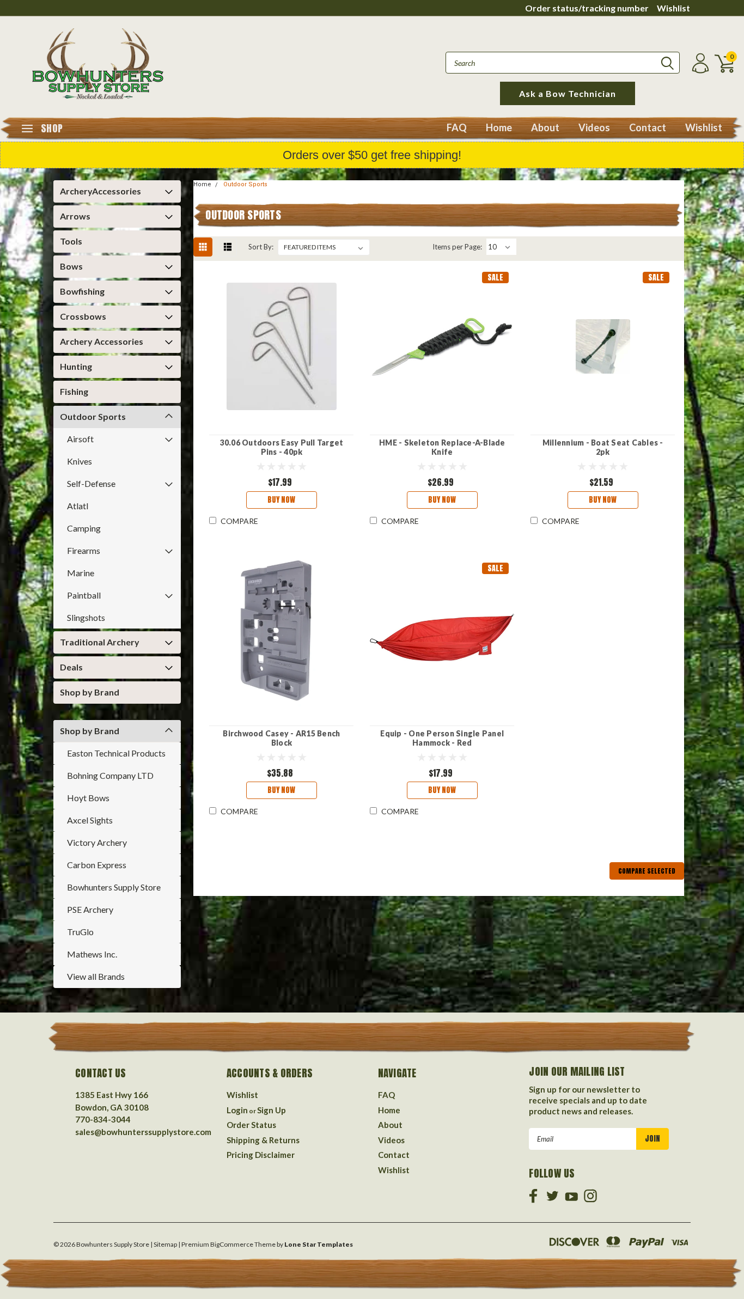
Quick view (282, 346)
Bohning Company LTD (110, 775)
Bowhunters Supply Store (114, 887)
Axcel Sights (90, 820)
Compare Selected (646, 871)
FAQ (457, 127)
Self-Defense (91, 483)
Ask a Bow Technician (567, 93)
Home (499, 127)
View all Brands (96, 976)
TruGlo (80, 931)
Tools (71, 241)
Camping (84, 528)
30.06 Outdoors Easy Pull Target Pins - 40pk (282, 447)
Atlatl (77, 506)
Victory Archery (97, 842)
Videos (594, 127)
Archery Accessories (101, 341)
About (545, 127)
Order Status (251, 1125)
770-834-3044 (103, 1119)
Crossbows (83, 316)
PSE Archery (90, 909)
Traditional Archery (99, 642)
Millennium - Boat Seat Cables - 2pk (602, 447)
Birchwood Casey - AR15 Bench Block (281, 738)
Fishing (74, 391)
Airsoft (80, 439)
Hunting (76, 366)
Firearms (83, 550)
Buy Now (281, 499)
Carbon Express (96, 864)
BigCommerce (231, 1244)
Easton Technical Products (116, 753)
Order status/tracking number (587, 8)
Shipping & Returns (263, 1140)
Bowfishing (82, 291)
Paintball (84, 595)
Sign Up (271, 1110)
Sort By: (260, 246)
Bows (71, 266)
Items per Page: (457, 246)
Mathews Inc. (92, 954)
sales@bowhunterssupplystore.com (143, 1132)
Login (237, 1110)
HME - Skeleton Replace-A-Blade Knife (442, 447)
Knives (79, 461)
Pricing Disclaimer (261, 1155)
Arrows (75, 216)
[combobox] (563, 63)
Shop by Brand (89, 692)
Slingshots (86, 617)
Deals (71, 667)
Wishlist (673, 8)
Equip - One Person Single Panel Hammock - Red (442, 738)
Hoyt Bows (88, 797)
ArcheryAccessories (100, 191)
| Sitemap (163, 1244)
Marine (80, 573)
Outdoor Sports (93, 416)
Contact (647, 127)
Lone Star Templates (318, 1244)
